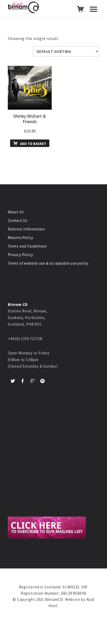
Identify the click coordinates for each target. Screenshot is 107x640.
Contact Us (17, 220)
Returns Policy (21, 237)
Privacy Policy (20, 254)
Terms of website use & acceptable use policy (48, 263)
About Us (16, 211)
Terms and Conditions (27, 246)
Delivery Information (26, 229)
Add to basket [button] (33, 143)
